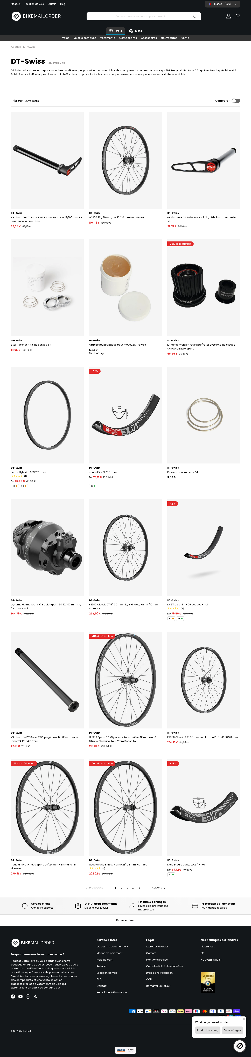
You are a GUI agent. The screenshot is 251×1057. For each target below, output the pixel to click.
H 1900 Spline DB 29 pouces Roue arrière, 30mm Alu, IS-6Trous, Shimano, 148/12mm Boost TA (123, 739)
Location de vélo (34, 4)
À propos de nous (157, 946)
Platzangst (208, 946)
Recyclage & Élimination (112, 992)
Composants (128, 38)
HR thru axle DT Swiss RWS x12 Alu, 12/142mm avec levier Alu (201, 219)
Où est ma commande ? (112, 946)
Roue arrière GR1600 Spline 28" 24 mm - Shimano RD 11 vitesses (44, 866)
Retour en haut (125, 920)
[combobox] (144, 16)
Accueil (16, 47)
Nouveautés (169, 38)
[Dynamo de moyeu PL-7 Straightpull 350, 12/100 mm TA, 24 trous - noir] (47, 547)
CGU (149, 979)
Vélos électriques (84, 38)
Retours (102, 966)
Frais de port (105, 959)
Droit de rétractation (159, 973)
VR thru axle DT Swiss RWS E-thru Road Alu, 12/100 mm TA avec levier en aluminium (46, 219)
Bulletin (52, 4)
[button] (238, 16)
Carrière (151, 953)
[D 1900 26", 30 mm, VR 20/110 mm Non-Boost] (125, 160)
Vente (185, 38)
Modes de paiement (110, 953)
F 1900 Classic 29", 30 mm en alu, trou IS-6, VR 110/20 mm (202, 737)
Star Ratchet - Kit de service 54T (32, 344)
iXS (202, 953)
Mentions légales (157, 959)
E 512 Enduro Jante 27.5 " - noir (186, 864)
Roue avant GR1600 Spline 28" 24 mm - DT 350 (118, 864)
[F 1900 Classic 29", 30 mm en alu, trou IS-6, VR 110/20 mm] (203, 680)
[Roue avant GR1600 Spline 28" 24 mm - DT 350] (125, 807)
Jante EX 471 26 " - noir (103, 472)
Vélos (65, 38)
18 (139, 887)
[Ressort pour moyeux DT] (203, 415)
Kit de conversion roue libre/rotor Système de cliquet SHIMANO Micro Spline (201, 346)
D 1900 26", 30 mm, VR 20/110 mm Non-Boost (116, 217)
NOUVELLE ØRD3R (211, 959)
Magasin (15, 4)
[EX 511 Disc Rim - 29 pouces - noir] (203, 547)
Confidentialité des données (164, 966)
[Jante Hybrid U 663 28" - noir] (47, 415)
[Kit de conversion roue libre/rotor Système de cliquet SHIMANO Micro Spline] (203, 287)
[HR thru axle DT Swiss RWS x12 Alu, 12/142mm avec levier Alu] (203, 160)
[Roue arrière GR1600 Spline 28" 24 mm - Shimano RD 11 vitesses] (47, 807)
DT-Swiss (29, 47)
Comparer (222, 100)
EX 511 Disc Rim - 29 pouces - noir (187, 604)
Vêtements (107, 38)
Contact (102, 986)
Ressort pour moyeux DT (182, 472)
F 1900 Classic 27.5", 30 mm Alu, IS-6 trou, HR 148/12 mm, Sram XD (123, 606)
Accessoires (149, 38)
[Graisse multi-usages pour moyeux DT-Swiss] (125, 287)
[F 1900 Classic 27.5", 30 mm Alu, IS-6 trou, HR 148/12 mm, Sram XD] (125, 547)
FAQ (99, 979)
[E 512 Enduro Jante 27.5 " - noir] (203, 807)
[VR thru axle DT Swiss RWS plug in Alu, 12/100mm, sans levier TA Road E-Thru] (47, 680)
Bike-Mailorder (26, 1031)
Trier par (17, 100)
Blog (62, 4)
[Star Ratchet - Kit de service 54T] (47, 287)
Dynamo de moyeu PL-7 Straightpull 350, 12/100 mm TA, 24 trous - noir (46, 606)
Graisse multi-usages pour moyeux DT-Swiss (117, 344)
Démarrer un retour (158, 986)
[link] (93, 888)
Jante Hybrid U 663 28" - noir (28, 472)
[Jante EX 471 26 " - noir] (125, 415)
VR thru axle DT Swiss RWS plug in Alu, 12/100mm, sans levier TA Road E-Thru (44, 739)
